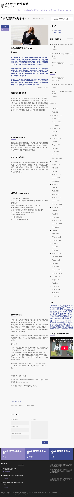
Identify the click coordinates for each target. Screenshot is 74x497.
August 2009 (56, 280)
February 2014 (56, 197)
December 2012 (57, 224)
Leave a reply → (16, 401)
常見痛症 (44, 10)
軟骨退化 (67, 326)
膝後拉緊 (65, 322)
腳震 (66, 321)
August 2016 (56, 145)
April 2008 (55, 293)
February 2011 (56, 253)
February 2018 (56, 122)
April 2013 (55, 217)
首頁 (19, 10)
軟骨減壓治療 (56, 325)
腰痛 (64, 318)
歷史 (4, 457)
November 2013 (57, 207)
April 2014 (55, 191)
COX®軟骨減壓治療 (55, 305)
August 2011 (56, 243)
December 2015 (57, 158)
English (68, 10)
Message (33, 419)
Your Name (14, 419)
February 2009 (56, 289)
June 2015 (55, 171)
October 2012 (56, 227)
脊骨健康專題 (57, 30)
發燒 (59, 316)
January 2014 (56, 201)
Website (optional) (16, 433)
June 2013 (55, 214)
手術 (57, 311)
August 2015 (56, 164)
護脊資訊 (61, 10)
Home (29, 18)
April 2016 (55, 151)
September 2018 (57, 115)
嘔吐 (58, 307)
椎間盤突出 (62, 313)
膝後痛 (69, 322)
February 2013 (56, 220)
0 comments (4, 29)
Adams (20, 493)
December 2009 (57, 273)
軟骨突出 (65, 324)
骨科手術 (71, 328)
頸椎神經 (57, 328)
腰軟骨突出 (55, 321)
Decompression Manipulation (66, 305)
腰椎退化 (52, 318)
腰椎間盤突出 (58, 318)
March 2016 (55, 155)
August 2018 (56, 118)
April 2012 (55, 234)
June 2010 (55, 263)
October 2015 (56, 161)
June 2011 (55, 247)
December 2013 (57, 204)
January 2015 (56, 178)
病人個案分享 (20, 405)
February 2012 (56, 237)
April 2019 (55, 112)
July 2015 (55, 168)
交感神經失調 (53, 307)
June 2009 (55, 283)
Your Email (14, 426)
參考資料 (30, 457)
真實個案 (52, 10)
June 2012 (55, 230)
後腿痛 (54, 311)
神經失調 (66, 316)
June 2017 (55, 132)
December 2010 (57, 257)
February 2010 (56, 270)
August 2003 (56, 296)
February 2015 (56, 174)
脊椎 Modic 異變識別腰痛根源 (62, 84)
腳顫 (69, 321)
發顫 (62, 316)
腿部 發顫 (54, 322)
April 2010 (55, 266)
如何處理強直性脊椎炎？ (22, 48)
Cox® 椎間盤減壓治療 (31, 10)
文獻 (52, 457)
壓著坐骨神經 (67, 309)
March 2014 (55, 194)
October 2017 (56, 125)
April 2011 (55, 250)
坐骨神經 (63, 307)
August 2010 (56, 260)
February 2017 (56, 138)
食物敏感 (66, 328)
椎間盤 (62, 312)
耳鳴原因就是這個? (58, 78)
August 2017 (56, 128)
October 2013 (56, 211)
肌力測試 (70, 316)
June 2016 (55, 148)
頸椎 (70, 326)
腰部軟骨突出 (61, 321)
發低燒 (56, 316)
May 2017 (55, 135)
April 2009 (55, 286)
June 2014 (55, 187)
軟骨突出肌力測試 (60, 326)
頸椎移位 (61, 328)
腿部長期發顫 (60, 322)
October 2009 (56, 276)
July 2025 (55, 109)
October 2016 (56, 141)
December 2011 (57, 240)
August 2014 (56, 184)
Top (71, 495)
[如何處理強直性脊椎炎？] (29, 35)
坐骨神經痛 (58, 309)
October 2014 (56, 181)
